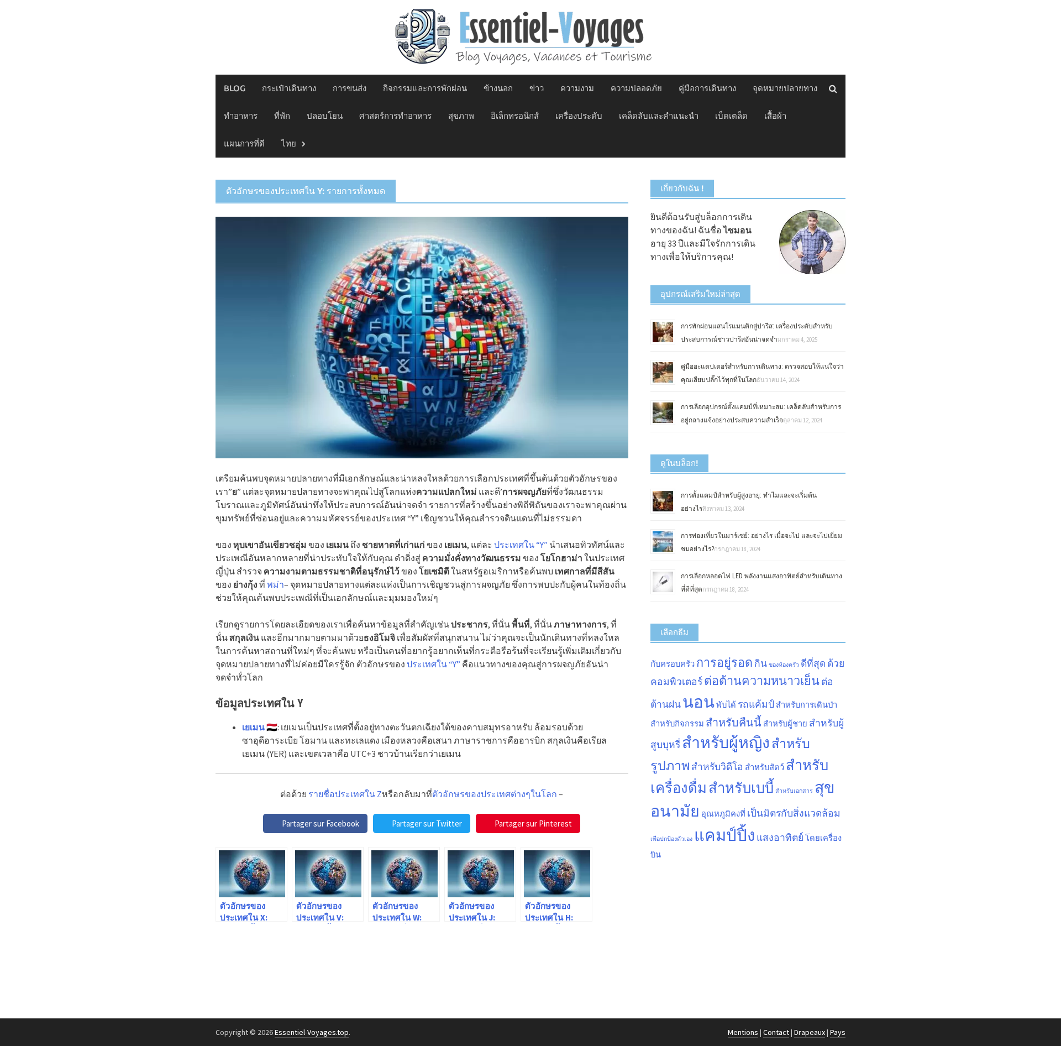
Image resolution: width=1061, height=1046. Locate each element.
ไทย (288, 143)
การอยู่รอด (724, 662)
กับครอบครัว (672, 663)
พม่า (275, 584)
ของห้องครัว (784, 664)
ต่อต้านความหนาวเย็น (762, 680)
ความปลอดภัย (636, 88)
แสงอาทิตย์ (780, 837)
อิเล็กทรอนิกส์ (515, 116)
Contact (776, 1032)
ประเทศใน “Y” (521, 544)
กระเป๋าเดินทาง (289, 88)
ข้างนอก (498, 88)
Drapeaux (809, 1032)
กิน (760, 663)
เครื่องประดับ (578, 116)
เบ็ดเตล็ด (731, 116)
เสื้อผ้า (775, 116)
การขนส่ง (349, 88)
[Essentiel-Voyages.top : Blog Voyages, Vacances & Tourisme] (530, 34)
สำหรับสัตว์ (764, 767)
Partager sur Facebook (320, 823)
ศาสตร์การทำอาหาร (395, 116)
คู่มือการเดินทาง (707, 88)
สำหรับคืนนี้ (733, 722)
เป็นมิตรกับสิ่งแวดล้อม (794, 813)
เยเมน (253, 727)
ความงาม (577, 88)
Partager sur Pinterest (533, 823)
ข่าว (536, 88)
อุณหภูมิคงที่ (723, 813)
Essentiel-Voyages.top (312, 1032)
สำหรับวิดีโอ (717, 767)
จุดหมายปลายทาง (785, 88)
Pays (837, 1032)
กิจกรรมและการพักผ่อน (425, 88)
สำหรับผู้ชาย (785, 723)
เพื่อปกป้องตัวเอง (671, 839)
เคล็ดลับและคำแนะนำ (658, 116)
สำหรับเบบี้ (741, 788)
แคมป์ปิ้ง (724, 835)
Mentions (743, 1032)
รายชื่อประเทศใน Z (345, 793)
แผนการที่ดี (244, 143)
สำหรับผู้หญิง (726, 742)
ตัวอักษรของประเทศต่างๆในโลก (494, 793)
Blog (234, 88)
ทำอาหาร (241, 116)
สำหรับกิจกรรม (677, 723)
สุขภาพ (461, 116)
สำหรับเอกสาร (794, 790)
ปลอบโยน (325, 116)
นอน (698, 702)
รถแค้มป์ (756, 704)
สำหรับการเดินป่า (806, 704)
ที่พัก (282, 116)
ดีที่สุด (813, 663)
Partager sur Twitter (427, 823)
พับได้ (726, 704)
